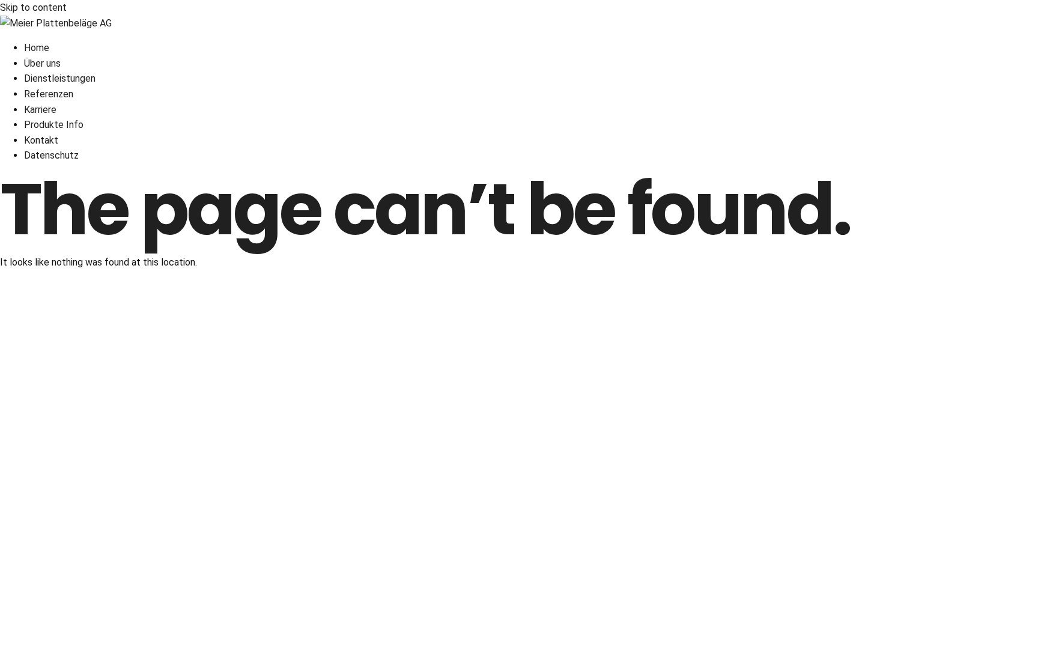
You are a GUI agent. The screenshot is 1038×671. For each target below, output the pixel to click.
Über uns (42, 63)
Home (36, 47)
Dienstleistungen (60, 78)
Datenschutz (51, 155)
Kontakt (41, 140)
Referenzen (48, 94)
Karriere (40, 109)
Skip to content (33, 7)
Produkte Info (53, 124)
